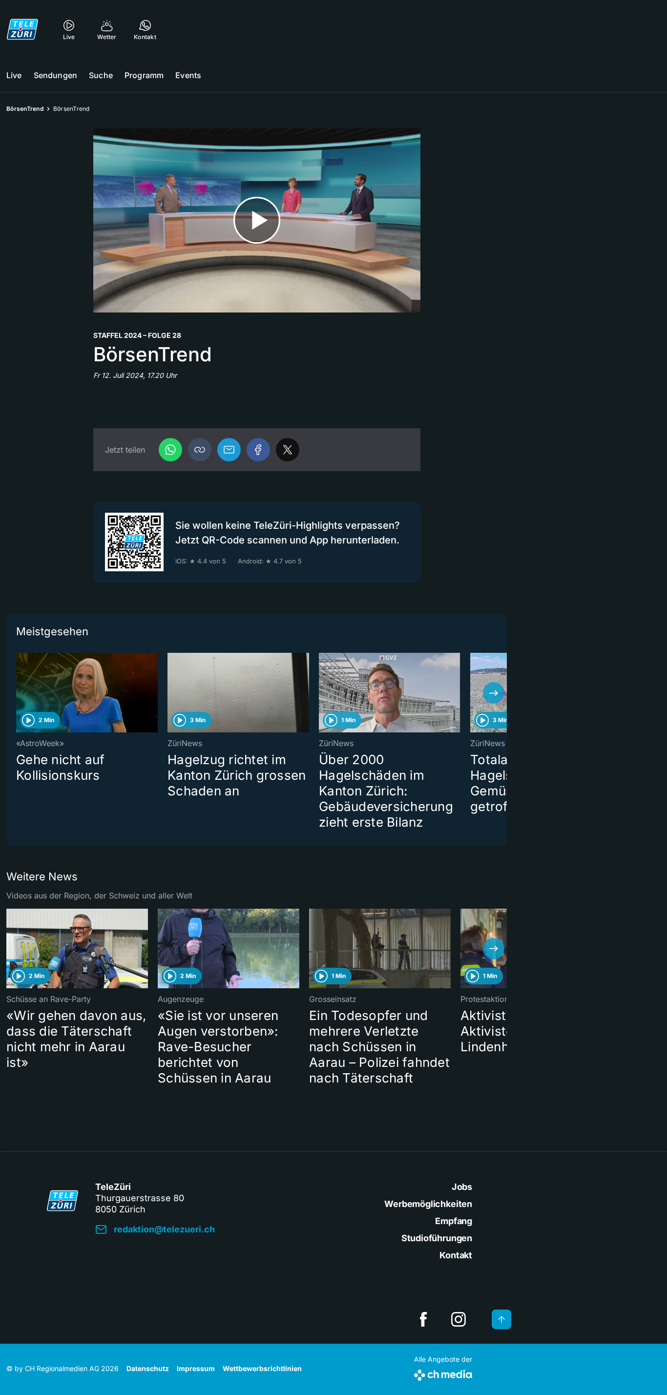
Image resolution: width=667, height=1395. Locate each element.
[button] (199, 449)
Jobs (462, 1187)
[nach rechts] (493, 693)
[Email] (229, 449)
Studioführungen (436, 1238)
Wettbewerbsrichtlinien (262, 1368)
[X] (287, 449)
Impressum (196, 1368)
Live (14, 75)
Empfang (453, 1221)
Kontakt (455, 1255)
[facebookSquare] (423, 1319)
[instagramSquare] (458, 1319)
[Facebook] (258, 449)
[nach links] (19, 693)
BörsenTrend (24, 108)
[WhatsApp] (170, 449)
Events (188, 75)
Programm (144, 75)
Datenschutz (147, 1368)
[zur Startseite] (22, 29)
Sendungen (55, 75)
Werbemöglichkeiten (428, 1204)
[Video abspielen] (256, 220)
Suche (101, 75)
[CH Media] (443, 1373)
